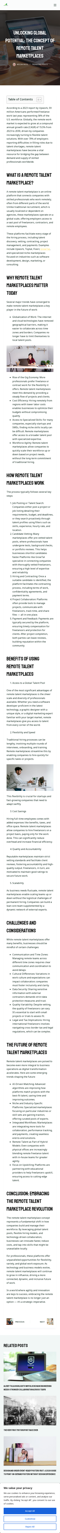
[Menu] (55, 5)
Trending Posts (40, 64)
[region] (30, 1508)
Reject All (30, 1526)
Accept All (30, 1511)
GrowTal (45, 249)
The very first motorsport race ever (21, 1430)
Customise (30, 1518)
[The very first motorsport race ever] (30, 1411)
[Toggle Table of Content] (37, 99)
